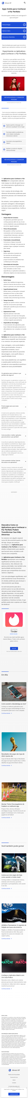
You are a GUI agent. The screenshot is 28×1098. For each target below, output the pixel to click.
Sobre (14, 1080)
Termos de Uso (14, 1077)
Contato (14, 1082)
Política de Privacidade (14, 1074)
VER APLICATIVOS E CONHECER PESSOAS (14, 98)
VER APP (14, 648)
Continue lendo (14, 1094)
